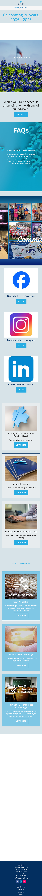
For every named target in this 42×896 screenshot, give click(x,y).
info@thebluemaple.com (21, 878)
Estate (21, 895)
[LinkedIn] (21, 881)
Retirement (21, 890)
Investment (21, 892)
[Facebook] (17, 881)
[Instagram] (24, 881)
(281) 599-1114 (23, 868)
